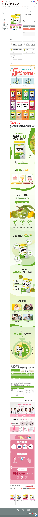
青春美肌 (4, 21)
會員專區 (28, 509)
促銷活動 (23, 510)
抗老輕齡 (4, 23)
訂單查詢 (18, 510)
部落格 (34, 509)
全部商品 (23, 509)
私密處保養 (4, 20)
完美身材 (4, 22)
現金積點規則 (28, 510)
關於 (18, 509)
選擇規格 (24, 20)
